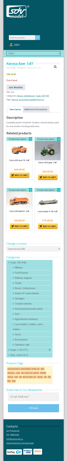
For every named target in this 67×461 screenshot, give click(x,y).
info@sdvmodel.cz (14, 439)
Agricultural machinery (26, 319)
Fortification (21, 272)
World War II (29, 377)
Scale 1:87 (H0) (42, 95)
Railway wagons (23, 278)
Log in (16, 44)
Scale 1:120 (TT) (19, 350)
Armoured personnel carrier (29, 309)
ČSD (13, 381)
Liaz (18, 373)
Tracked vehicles (23, 303)
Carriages (19, 298)
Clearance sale (22, 344)
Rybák (43, 373)
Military (19, 267)
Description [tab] (15, 109)
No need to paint (30, 373)
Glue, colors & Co (19, 355)
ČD (45, 377)
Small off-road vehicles (27, 293)
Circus (18, 334)
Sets (17, 314)
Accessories (21, 339)
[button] (55, 67)
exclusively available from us (31, 99)
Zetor (40, 377)
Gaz (42, 369)
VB (20, 377)
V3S (16, 377)
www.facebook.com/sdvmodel (20, 443)
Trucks (18, 283)
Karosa (15, 99)
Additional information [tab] (35, 109)
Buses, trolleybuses (26, 95)
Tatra (10, 377)
